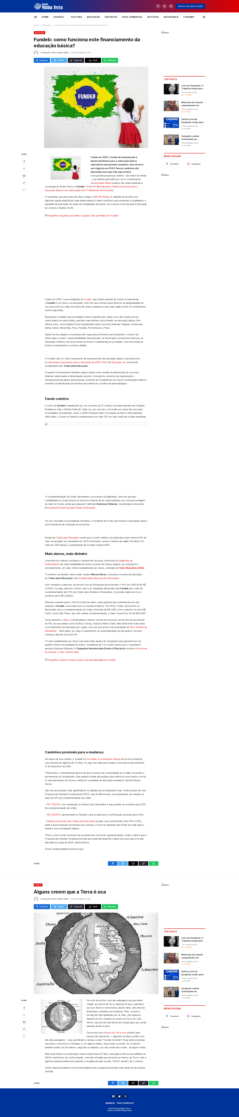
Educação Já (118, 362)
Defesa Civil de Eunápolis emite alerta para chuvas (193, 121)
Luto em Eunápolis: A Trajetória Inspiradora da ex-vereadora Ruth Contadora (192, 87)
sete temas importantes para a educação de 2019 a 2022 (77, 362)
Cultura (76, 17)
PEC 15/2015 (53, 804)
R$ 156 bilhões (102, 196)
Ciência (38, 885)
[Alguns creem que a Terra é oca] (96, 953)
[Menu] (35, 17)
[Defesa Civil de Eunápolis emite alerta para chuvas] (171, 122)
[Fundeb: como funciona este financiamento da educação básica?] (96, 107)
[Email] (24, 175)
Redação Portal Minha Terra (55, 53)
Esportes (111, 17)
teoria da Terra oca (116, 1032)
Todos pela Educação (67, 537)
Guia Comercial (132, 17)
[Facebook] (24, 161)
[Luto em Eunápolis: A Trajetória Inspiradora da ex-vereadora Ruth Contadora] (171, 89)
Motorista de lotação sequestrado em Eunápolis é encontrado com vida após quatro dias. (192, 104)
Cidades (58, 17)
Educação (93, 17)
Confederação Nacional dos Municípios (98, 578)
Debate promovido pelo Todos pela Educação (71, 821)
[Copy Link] (24, 182)
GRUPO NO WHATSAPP (190, 6)
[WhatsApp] (24, 189)
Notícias (153, 17)
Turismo (188, 17)
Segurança (171, 17)
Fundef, (88, 299)
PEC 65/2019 (53, 814)
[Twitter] (24, 168)
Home (45, 17)
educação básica (102, 183)
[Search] (203, 17)
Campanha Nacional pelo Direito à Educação (71, 507)
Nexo (66, 619)
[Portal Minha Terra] (48, 6)
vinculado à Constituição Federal (104, 759)
